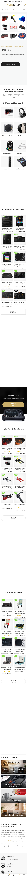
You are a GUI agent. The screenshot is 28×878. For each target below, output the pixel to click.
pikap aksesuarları (5, 842)
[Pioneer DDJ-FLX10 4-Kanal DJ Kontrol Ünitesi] (20, 275)
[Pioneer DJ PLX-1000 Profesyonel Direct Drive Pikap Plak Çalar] (20, 257)
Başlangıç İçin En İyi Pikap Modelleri (13, 815)
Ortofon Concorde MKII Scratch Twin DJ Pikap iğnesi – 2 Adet (7, 488)
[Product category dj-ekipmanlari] (20, 163)
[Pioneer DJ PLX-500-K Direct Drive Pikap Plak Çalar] (7, 275)
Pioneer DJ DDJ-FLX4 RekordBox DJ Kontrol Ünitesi (7, 304)
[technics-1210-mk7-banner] (13, 415)
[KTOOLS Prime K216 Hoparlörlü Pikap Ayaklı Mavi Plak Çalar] (20, 604)
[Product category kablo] (20, 147)
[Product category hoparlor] (7, 163)
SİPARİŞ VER (13, 404)
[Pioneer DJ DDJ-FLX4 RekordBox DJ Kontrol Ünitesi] (7, 295)
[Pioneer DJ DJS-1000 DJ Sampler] (7, 257)
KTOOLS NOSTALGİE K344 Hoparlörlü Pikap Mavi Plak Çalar (20, 669)
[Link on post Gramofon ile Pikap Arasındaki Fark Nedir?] (13, 767)
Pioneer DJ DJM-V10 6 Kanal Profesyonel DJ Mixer (7, 229)
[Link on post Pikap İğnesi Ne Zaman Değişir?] (13, 796)
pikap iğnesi (11, 840)
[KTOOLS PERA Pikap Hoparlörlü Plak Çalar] (20, 624)
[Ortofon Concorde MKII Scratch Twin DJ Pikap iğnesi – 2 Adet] (7, 479)
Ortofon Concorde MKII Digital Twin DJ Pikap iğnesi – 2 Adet (20, 488)
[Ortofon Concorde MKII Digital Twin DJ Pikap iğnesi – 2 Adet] (20, 479)
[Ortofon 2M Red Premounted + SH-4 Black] (7, 497)
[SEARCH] (24, 9)
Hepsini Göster (13, 518)
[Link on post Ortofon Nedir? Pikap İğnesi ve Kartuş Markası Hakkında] (13, 781)
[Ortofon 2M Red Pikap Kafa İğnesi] (7, 441)
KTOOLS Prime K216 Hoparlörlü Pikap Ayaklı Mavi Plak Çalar (20, 613)
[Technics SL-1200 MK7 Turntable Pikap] (20, 642)
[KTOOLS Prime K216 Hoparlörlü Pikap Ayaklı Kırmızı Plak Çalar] (7, 624)
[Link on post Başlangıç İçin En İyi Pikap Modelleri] (13, 810)
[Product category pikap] (7, 129)
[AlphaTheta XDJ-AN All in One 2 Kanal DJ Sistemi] (20, 239)
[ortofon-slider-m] (13, 27)
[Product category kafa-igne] (7, 114)
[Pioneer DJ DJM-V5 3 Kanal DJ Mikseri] (7, 239)
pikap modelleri (4, 838)
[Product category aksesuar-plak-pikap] (7, 147)
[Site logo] (13, 5)
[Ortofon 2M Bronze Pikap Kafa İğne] (20, 441)
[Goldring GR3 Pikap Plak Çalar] (7, 604)
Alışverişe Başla (10, 64)
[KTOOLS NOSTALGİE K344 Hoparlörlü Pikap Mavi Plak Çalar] (20, 661)
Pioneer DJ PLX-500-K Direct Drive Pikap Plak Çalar (7, 284)
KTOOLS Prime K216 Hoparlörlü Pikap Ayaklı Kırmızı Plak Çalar (7, 633)
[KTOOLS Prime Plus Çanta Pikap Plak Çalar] (7, 661)
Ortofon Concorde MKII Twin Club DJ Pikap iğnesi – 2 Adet (20, 470)
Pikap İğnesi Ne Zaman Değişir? (13, 800)
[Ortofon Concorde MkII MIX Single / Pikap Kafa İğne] (20, 497)
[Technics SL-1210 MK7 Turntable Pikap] (7, 642)
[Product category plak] (20, 129)
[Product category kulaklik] (20, 114)
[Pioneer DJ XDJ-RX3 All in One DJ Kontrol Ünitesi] (20, 295)
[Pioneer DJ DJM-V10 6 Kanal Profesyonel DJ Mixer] (7, 221)
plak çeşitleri (18, 838)
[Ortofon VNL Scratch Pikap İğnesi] (7, 461)
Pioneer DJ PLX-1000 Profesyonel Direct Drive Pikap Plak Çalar (19, 266)
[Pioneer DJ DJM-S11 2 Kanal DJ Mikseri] (20, 221)
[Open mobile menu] (2, 5)
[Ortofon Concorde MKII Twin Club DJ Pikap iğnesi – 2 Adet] (20, 461)
